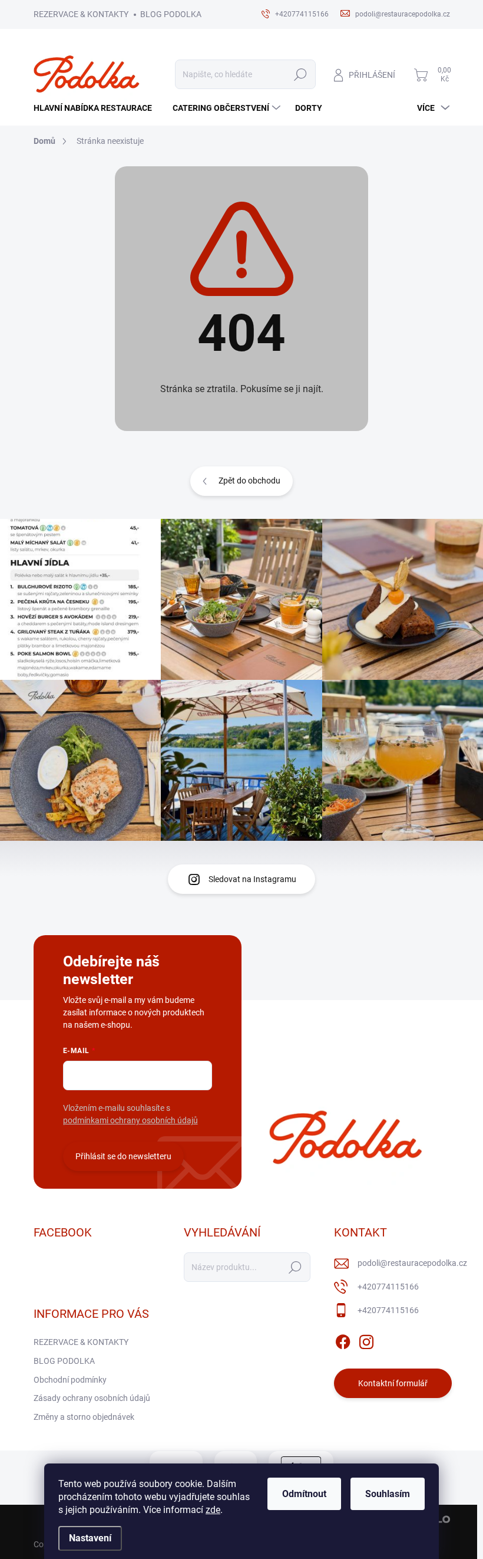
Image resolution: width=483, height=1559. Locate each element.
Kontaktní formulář (393, 1383)
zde (213, 1509)
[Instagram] (366, 1339)
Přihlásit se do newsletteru (123, 1156)
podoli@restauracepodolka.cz (412, 1263)
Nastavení (90, 1538)
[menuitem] (97, 108)
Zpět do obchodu (249, 480)
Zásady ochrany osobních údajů (92, 1398)
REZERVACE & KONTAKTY (81, 14)
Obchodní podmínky (70, 1379)
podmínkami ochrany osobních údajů (130, 1120)
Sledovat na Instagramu (252, 879)
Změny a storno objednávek (84, 1417)
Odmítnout (304, 1493)
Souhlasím (387, 1493)
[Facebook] (343, 1339)
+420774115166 (388, 1286)
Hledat (301, 74)
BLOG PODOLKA (170, 14)
